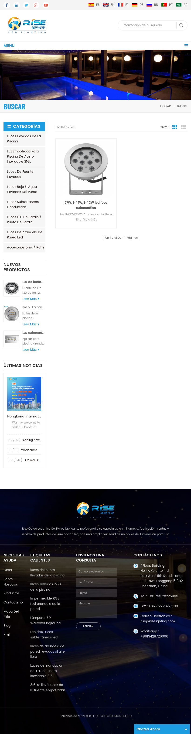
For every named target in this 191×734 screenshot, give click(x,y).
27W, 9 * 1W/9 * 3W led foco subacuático (86, 205)
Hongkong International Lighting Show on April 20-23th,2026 (24, 416)
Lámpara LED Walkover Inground (45, 620)
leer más (29, 299)
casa (7, 570)
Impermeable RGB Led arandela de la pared (45, 604)
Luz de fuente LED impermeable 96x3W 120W (33, 282)
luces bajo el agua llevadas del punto (22, 189)
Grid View (174, 127)
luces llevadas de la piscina (24, 139)
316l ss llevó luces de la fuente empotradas (47, 687)
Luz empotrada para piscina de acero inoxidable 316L (23, 156)
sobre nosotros (10, 581)
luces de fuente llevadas (20, 174)
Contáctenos (13, 602)
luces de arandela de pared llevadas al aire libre (47, 651)
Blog (6, 625)
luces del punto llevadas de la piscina (47, 572)
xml (6, 635)
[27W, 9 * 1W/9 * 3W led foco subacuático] (86, 169)
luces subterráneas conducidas (23, 204)
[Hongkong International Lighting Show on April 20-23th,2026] (24, 394)
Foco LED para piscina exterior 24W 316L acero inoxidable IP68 (33, 307)
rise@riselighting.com (157, 621)
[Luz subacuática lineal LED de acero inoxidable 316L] (11, 339)
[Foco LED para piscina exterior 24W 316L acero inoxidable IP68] (11, 313)
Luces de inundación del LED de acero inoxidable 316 (46, 671)
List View (183, 127)
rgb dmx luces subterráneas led (44, 634)
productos (11, 593)
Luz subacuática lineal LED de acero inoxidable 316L (33, 333)
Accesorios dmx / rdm (25, 247)
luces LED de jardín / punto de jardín (24, 219)
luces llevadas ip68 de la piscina (45, 587)
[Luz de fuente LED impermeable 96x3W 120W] (11, 288)
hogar (165, 106)
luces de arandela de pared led (24, 235)
